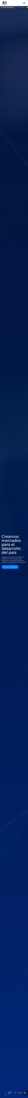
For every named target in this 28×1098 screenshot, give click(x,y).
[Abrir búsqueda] (25, 1093)
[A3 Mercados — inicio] (4, 3)
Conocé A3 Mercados (10, 567)
